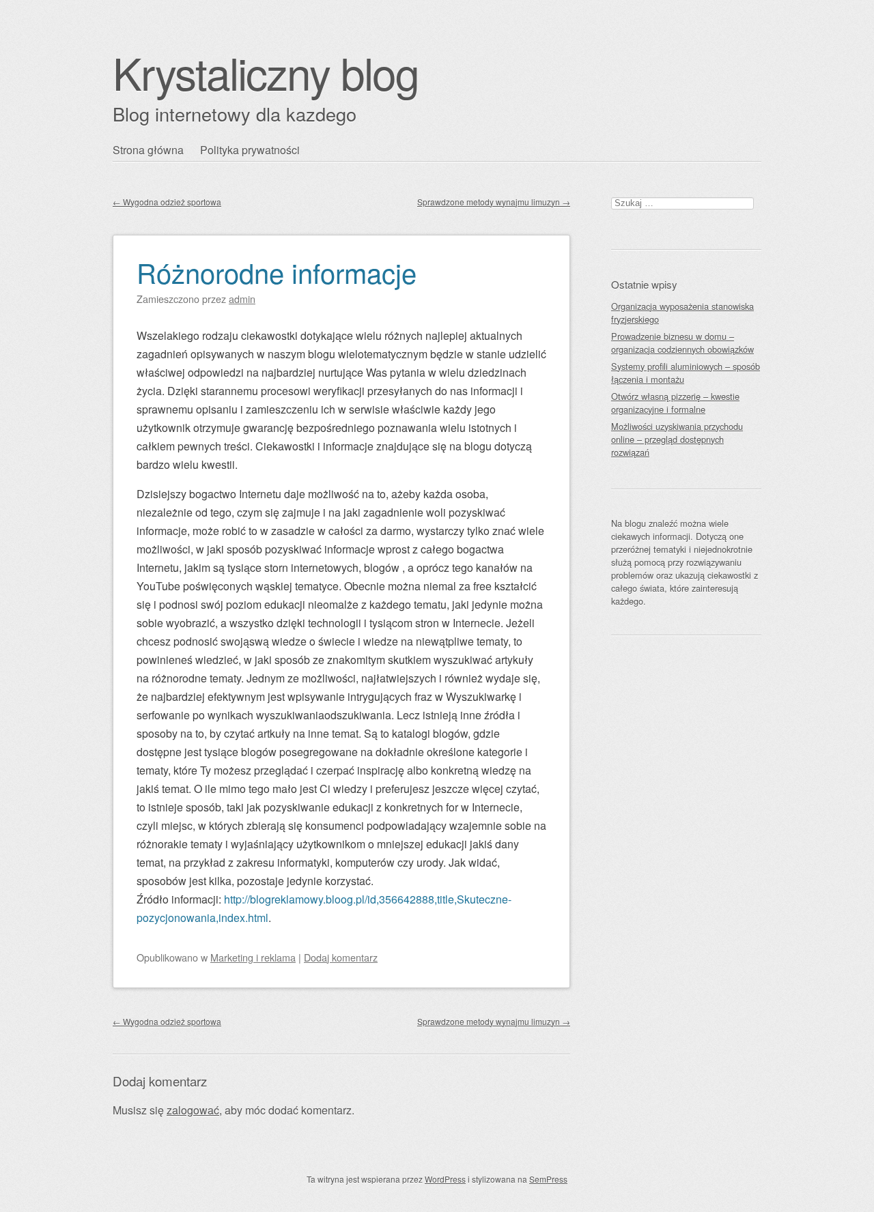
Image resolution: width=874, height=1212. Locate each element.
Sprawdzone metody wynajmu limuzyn (493, 201)
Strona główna (148, 150)
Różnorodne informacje (277, 271)
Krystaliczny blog (266, 72)
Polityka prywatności (250, 150)
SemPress (548, 1179)
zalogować (193, 1110)
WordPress (445, 1179)
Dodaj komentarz (341, 957)
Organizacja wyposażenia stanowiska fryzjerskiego (682, 313)
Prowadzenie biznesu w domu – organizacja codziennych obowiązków (682, 343)
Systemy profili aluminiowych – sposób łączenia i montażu (685, 373)
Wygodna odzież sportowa (167, 201)
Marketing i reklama (253, 957)
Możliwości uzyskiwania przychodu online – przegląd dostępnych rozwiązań (677, 439)
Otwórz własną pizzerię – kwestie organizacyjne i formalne (675, 403)
